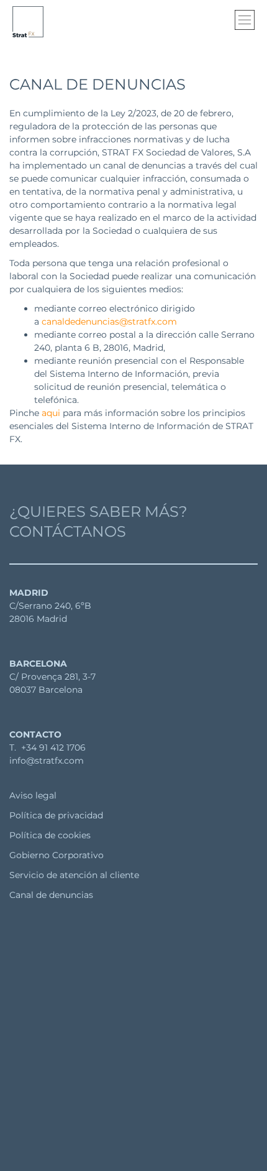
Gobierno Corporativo (56, 855)
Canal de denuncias (51, 894)
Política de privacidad (56, 815)
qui (53, 413)
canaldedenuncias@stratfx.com (109, 321)
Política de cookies (50, 835)
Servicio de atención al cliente (74, 875)
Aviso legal (33, 795)
